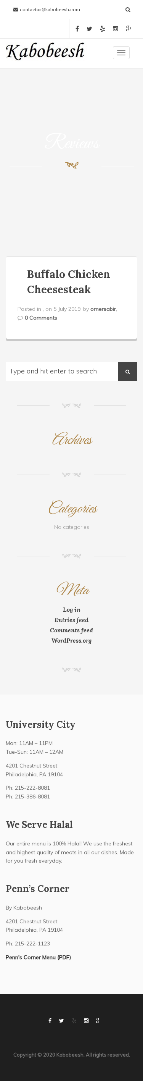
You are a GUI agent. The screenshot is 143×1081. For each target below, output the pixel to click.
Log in (71, 609)
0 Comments (41, 317)
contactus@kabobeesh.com (50, 9)
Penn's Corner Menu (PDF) (38, 957)
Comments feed (71, 630)
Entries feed (71, 620)
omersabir (103, 308)
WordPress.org (71, 640)
